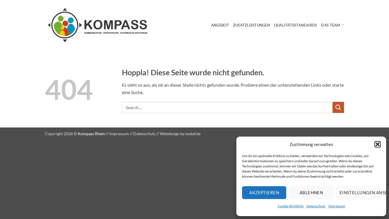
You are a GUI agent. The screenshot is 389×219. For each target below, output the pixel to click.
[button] (377, 144)
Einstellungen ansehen (359, 192)
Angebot (220, 25)
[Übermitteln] (338, 107)
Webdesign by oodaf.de (180, 133)
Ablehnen (311, 192)
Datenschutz (315, 206)
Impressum (336, 206)
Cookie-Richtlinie (291, 206)
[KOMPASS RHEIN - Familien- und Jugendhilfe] (108, 25)
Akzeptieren (264, 192)
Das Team (330, 25)
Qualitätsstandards (295, 25)
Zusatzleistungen (251, 25)
